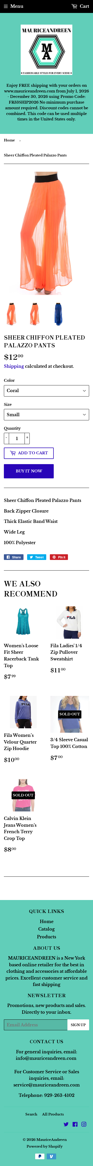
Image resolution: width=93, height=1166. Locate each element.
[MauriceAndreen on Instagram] (84, 1124)
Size (8, 404)
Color (9, 380)
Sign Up (78, 1025)
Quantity (12, 428)
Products (46, 936)
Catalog (46, 929)
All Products (53, 1114)
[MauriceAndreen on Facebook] (75, 1124)
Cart (84, 6)
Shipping (14, 366)
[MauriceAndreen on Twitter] (66, 1124)
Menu (16, 6)
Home (9, 140)
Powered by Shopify (45, 1146)
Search (31, 1114)
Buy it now (29, 471)
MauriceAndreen (51, 1140)
